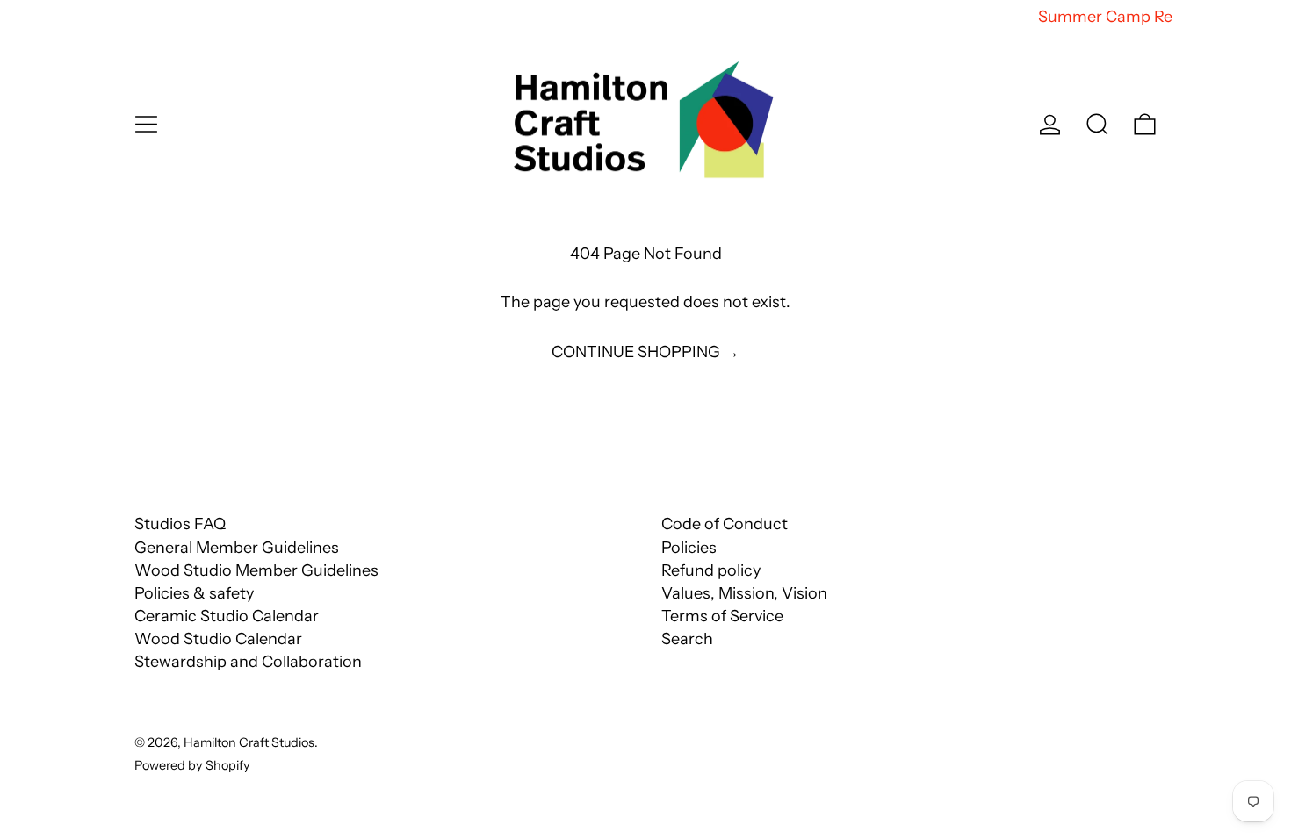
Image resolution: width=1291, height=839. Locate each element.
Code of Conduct (724, 524)
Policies (689, 547)
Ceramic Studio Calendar (226, 616)
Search (687, 639)
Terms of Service (722, 616)
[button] (1097, 124)
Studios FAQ (180, 524)
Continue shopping (636, 352)
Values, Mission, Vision (744, 593)
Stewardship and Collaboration (248, 661)
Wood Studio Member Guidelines (256, 570)
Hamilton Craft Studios (249, 742)
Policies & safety (194, 593)
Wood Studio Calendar (218, 639)
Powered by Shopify (192, 765)
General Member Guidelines (236, 547)
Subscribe (1094, 438)
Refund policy (711, 570)
